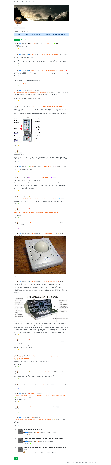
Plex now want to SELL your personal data (50, 54)
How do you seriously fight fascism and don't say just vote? (54, 150)
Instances (78, 462)
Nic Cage (44, 384)
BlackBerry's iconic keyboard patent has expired (52, 106)
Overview (17, 39)
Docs (83, 462)
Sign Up (94, 1)
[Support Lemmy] (37, 2)
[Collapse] (15, 44)
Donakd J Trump (47, 43)
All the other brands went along (48, 222)
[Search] (87, 2)
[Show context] (52, 44)
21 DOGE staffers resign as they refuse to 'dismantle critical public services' (30, 92)
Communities (25, 1)
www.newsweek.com (27, 440)
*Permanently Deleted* (44, 371)
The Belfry (17, 2)
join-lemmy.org (92, 462)
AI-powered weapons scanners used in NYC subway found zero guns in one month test (32, 419)
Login (90, 1)
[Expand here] (20, 431)
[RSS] (47, 39)
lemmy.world (26, 431)
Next (16, 458)
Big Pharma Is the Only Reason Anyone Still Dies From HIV (52, 208)
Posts (29, 39)
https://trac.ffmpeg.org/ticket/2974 (23, 83)
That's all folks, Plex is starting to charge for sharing (52, 70)
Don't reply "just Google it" (46, 166)
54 (25, 443)
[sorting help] (45, 39)
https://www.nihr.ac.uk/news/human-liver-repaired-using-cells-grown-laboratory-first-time (36, 212)
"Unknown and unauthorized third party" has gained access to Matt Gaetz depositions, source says (35, 341)
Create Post (32, 1)
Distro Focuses (45, 177)
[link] (54, 44)
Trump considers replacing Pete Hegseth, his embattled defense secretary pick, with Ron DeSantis (35, 198)
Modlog (73, 462)
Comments (23, 39)
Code (86, 462)
